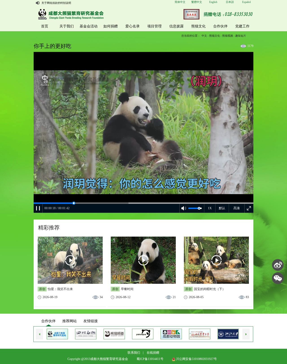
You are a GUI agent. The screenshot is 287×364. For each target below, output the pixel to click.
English (213, 2)
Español (246, 2)
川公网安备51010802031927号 (196, 359)
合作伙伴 (220, 26)
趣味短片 (240, 35)
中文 (204, 35)
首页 (44, 26)
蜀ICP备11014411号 (150, 359)
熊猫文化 (198, 26)
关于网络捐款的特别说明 (56, 2)
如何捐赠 (110, 26)
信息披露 (176, 26)
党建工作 (242, 26)
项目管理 (154, 26)
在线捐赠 (153, 352)
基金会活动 (89, 26)
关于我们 (66, 26)
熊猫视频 (227, 35)
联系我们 (134, 352)
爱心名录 (132, 26)
